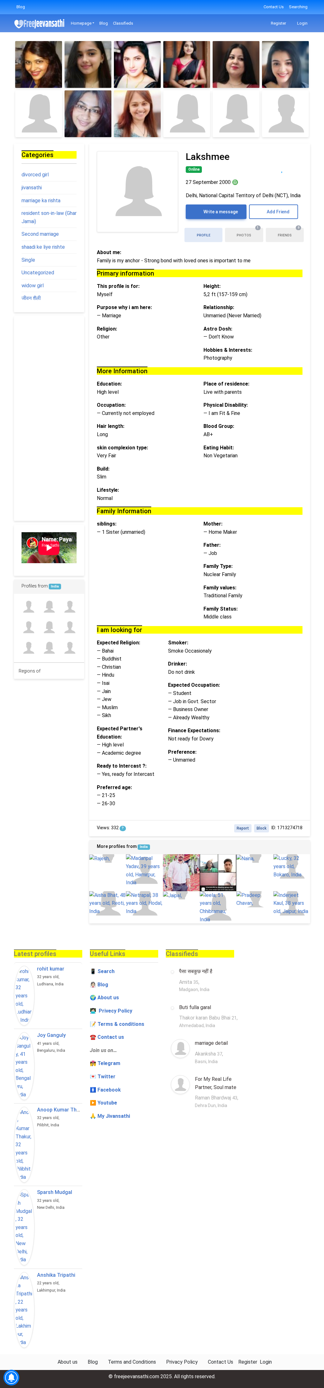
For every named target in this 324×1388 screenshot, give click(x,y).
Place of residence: (226, 384)
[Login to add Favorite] (282, 169)
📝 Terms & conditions (117, 1024)
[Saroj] (69, 606)
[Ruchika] (285, 64)
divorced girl (35, 175)
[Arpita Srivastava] (69, 648)
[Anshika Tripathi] (24, 1310)
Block (261, 828)
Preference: (182, 752)
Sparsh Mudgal (54, 1192)
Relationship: (218, 307)
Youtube (107, 1103)
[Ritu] (38, 64)
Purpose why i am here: (124, 307)
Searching (298, 6)
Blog (20, 6)
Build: (103, 469)
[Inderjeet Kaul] (292, 903)
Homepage (81, 23)
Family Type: (218, 566)
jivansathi (32, 188)
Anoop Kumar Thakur (62, 1110)
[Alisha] (186, 113)
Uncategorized (38, 273)
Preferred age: (114, 787)
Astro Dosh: (217, 329)
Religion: (107, 329)
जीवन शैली (31, 298)
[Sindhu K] (88, 64)
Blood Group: (218, 426)
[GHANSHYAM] (28, 648)
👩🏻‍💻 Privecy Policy (111, 1011)
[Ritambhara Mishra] (49, 648)
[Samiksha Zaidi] (49, 606)
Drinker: (177, 664)
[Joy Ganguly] (24, 1066)
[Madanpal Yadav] (144, 870)
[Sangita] (137, 113)
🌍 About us (104, 998)
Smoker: (178, 643)
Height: (212, 286)
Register (278, 23)
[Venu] (186, 64)
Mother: (212, 524)
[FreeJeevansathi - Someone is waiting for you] (40, 23)
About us (68, 1362)
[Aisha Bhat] (107, 903)
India (144, 847)
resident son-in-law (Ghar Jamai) (49, 217)
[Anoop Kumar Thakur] (24, 1145)
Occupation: (111, 405)
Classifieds (123, 23)
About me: (109, 252)
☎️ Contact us (107, 1037)
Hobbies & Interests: (227, 350)
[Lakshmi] (38, 113)
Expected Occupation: (194, 685)
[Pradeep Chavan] (255, 899)
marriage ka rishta (41, 201)
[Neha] (285, 113)
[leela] (218, 907)
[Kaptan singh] (28, 606)
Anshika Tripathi (56, 1275)
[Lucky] (292, 866)
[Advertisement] (49, 418)
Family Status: (220, 609)
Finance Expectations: (194, 730)
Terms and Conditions (132, 1362)
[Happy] (218, 872)
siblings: (106, 524)
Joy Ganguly (51, 1035)
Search (106, 971)
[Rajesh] (107, 858)
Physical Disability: (225, 405)
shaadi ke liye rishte (43, 247)
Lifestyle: (108, 490)
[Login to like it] (295, 169)
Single (28, 260)
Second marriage (40, 234)
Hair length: (110, 426)
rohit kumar (50, 969)
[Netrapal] (144, 903)
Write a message (220, 211)
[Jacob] (181, 872)
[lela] (49, 627)
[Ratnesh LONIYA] (28, 627)
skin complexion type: (122, 448)
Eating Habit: (218, 448)
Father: (212, 545)
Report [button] (243, 828)
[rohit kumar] (24, 996)
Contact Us (274, 6)
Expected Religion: (118, 643)
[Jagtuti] (236, 64)
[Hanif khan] (69, 627)
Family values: (219, 588)
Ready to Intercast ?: (121, 766)
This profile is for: (118, 286)
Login (302, 23)
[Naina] (255, 858)
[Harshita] (236, 113)
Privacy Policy (182, 1362)
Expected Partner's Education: (119, 733)
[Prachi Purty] (88, 113)
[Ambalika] (137, 64)
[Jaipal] (181, 895)
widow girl (33, 286)
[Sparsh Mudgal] (24, 1227)
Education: (109, 384)
